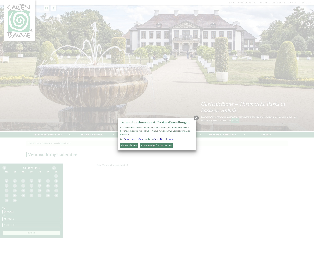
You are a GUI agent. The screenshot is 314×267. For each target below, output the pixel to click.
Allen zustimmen (129, 145)
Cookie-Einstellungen (163, 139)
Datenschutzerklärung (134, 139)
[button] (196, 118)
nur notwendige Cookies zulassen (156, 145)
